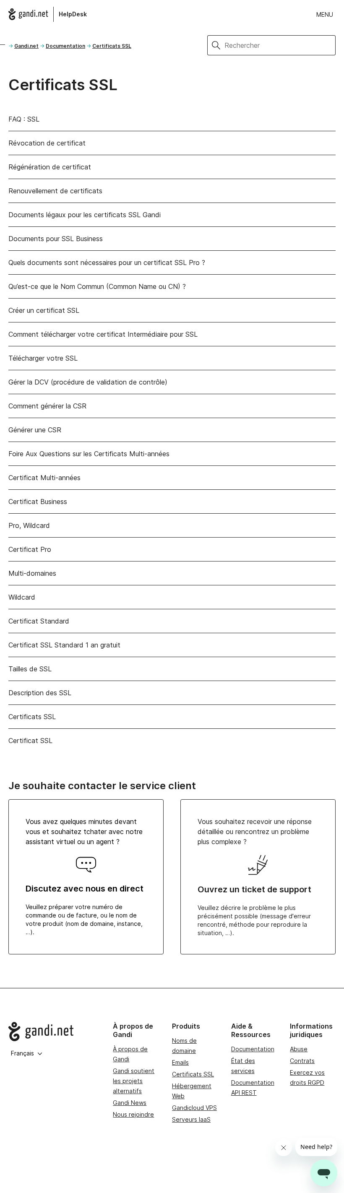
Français (22, 1053)
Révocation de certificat (47, 143)
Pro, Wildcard (29, 525)
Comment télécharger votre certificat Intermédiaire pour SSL (103, 334)
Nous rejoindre (133, 1114)
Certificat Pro (29, 549)
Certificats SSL (111, 46)
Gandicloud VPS (194, 1107)
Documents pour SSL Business (55, 238)
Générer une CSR (34, 430)
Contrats (302, 1060)
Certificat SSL (30, 740)
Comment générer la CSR (47, 406)
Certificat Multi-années (44, 477)
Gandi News (129, 1102)
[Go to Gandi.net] (53, 1031)
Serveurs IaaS (191, 1119)
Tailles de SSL (30, 669)
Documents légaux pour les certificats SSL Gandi (84, 215)
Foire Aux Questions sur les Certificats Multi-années (88, 454)
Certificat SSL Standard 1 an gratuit (64, 645)
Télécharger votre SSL (43, 358)
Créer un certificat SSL (43, 310)
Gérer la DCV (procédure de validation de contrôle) (87, 382)
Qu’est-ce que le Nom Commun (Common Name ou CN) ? (97, 286)
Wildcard (21, 597)
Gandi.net (26, 46)
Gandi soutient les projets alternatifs (133, 1080)
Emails (180, 1062)
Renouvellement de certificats (55, 191)
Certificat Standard (38, 621)
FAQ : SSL (23, 119)
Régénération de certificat (49, 167)
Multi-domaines (32, 573)
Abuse (299, 1049)
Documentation (65, 46)
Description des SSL (39, 693)
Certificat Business (37, 501)
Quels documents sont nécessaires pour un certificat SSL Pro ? (106, 262)
